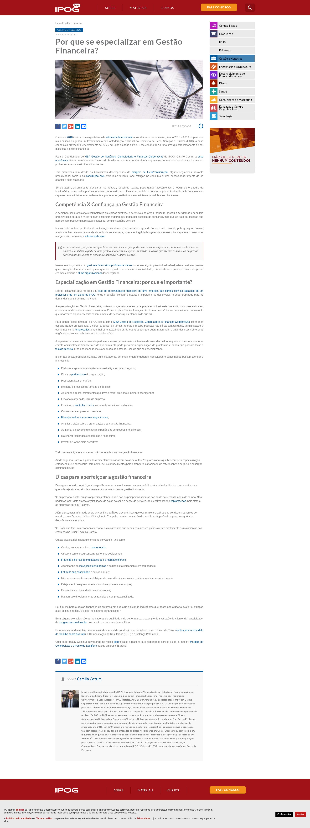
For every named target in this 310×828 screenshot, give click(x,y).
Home (58, 23)
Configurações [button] (284, 814)
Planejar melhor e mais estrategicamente (84, 417)
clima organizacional (90, 273)
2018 (70, 137)
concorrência (98, 547)
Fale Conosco (219, 7)
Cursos (173, 790)
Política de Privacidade (18, 818)
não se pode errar (95, 236)
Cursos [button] (167, 8)
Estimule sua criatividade (75, 572)
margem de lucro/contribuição (150, 172)
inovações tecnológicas (92, 566)
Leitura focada (182, 126)
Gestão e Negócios (72, 23)
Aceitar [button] (300, 814)
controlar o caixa (84, 405)
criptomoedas (178, 501)
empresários (82, 329)
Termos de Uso (44, 818)
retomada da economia (119, 137)
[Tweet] (64, 126)
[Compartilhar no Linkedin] (77, 126)
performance (78, 374)
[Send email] (83, 126)
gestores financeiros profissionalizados (109, 265)
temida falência (64, 349)
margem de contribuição (73, 622)
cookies (20, 809)
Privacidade (143, 818)
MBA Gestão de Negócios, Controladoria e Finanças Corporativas (124, 156)
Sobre (110, 8)
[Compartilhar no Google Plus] (70, 126)
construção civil (95, 176)
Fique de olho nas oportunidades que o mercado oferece (93, 559)
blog (116, 641)
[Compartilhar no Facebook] (58, 126)
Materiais (138, 8)
